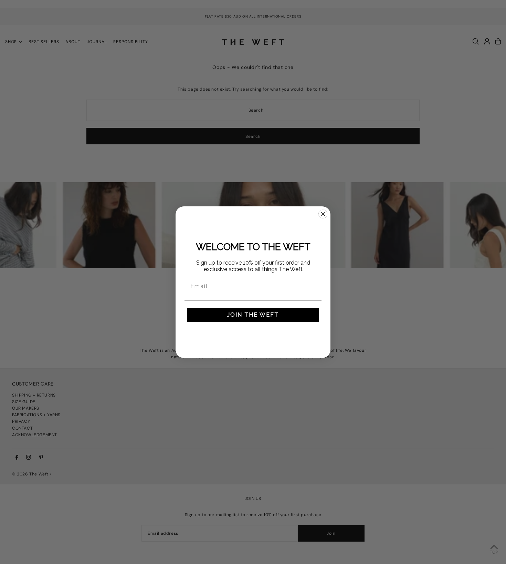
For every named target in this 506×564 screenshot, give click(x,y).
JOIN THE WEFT (253, 314)
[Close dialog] (323, 214)
